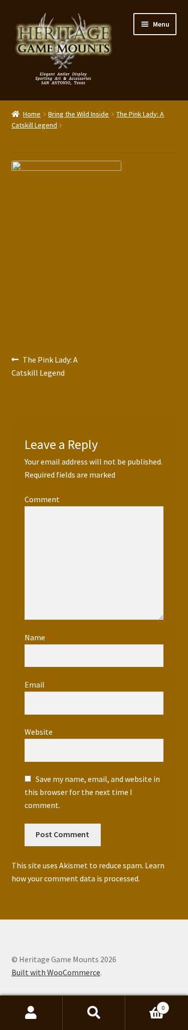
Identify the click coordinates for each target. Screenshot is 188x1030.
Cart (144, 1004)
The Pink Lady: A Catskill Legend (45, 366)
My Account (31, 1013)
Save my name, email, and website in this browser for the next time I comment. (92, 792)
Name (37, 637)
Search (94, 1013)
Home (32, 114)
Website (39, 732)
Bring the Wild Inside (78, 114)
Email (37, 684)
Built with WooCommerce (56, 972)
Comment (45, 499)
